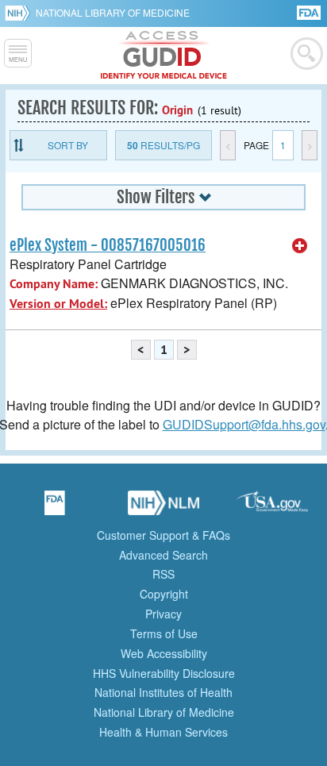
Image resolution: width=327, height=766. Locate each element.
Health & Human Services (163, 732)
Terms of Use (164, 633)
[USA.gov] (272, 508)
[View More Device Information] (300, 246)
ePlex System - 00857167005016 (108, 245)
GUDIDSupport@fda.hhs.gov (244, 424)
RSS (163, 574)
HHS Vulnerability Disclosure (164, 673)
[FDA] (310, 11)
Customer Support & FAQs (163, 535)
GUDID (164, 55)
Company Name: (54, 283)
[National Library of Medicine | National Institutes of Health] (163, 508)
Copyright (164, 594)
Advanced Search (163, 555)
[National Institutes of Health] (20, 13)
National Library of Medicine (113, 12)
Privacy (163, 614)
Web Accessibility (164, 653)
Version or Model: (58, 303)
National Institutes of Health (163, 692)
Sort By (68, 145)
